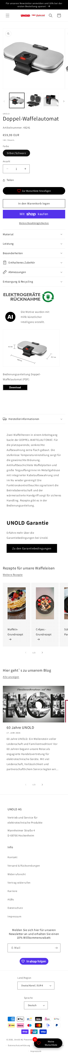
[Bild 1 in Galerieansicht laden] (16, 100)
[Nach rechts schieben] (64, 101)
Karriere (12, 891)
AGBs (11, 899)
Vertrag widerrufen (19, 882)
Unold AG (18, 1039)
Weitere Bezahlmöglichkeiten (34, 223)
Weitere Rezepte (13, 574)
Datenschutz (15, 908)
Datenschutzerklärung (19, 1045)
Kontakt (12, 857)
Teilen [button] (10, 180)
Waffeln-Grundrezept (15, 632)
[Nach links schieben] (4, 101)
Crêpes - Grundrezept (44, 632)
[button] (7, 15)
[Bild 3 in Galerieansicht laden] (51, 100)
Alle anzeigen (11, 677)
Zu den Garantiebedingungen (31, 548)
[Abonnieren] (56, 948)
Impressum (14, 916)
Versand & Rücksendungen (24, 865)
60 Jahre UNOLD (20, 727)
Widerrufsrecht (17, 874)
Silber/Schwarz (16, 153)
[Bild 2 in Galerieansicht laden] (33, 100)
